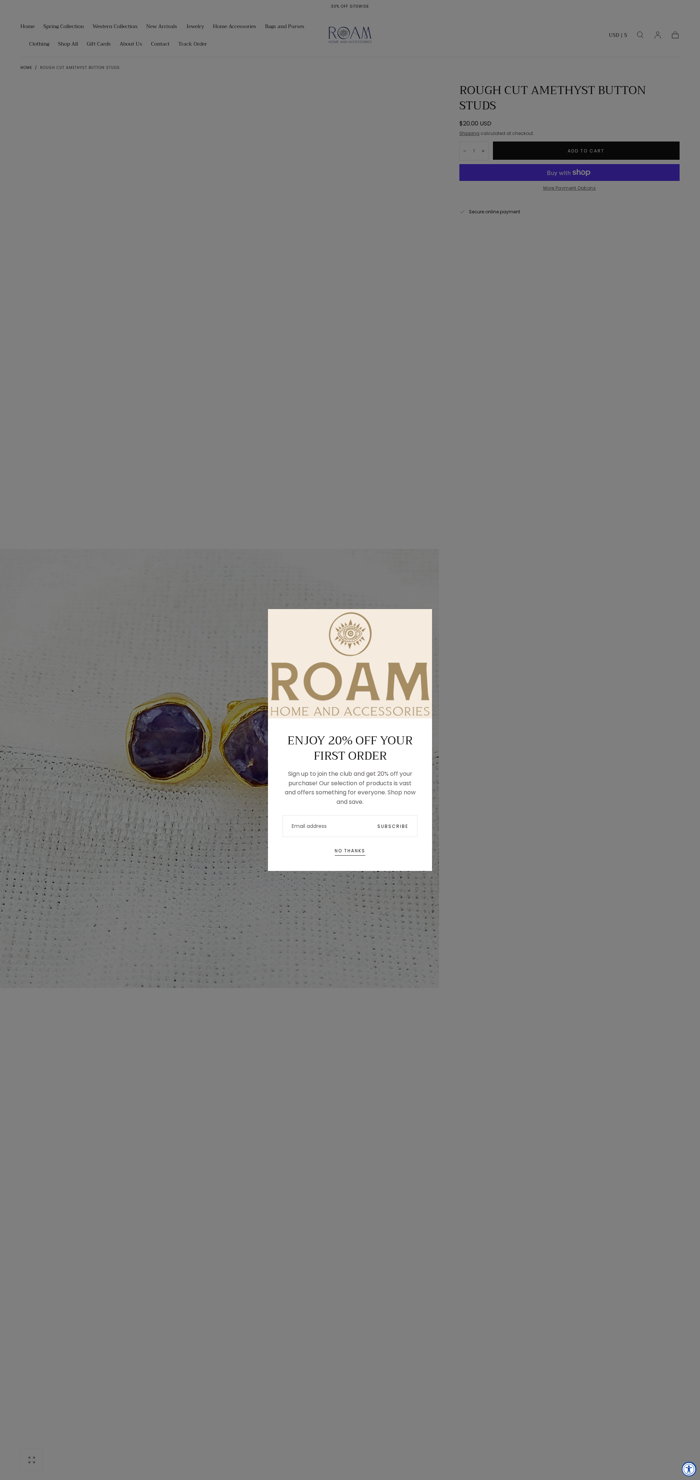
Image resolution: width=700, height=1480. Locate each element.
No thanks (350, 851)
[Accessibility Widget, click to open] (689, 1469)
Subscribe (392, 826)
